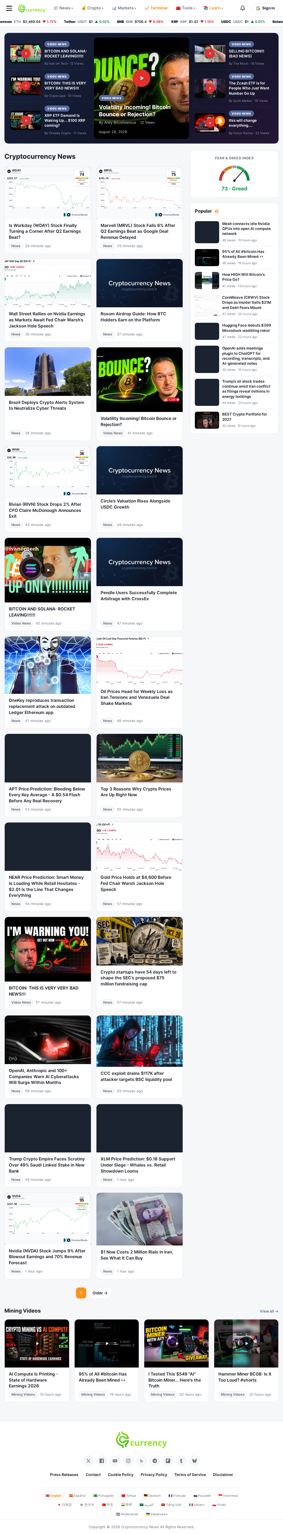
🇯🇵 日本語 (64, 1505)
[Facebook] (101, 1461)
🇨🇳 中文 (107, 1505)
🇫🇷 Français (177, 1496)
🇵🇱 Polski (219, 1505)
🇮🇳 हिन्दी (126, 1505)
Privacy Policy (154, 1474)
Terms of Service (190, 1474)
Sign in (268, 8)
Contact (93, 1474)
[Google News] (115, 1461)
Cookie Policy (120, 1474)
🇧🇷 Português (103, 1496)
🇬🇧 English (53, 1496)
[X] (88, 1461)
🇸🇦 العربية (146, 1505)
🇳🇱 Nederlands (127, 1514)
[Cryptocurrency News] (31, 8)
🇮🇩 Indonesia (228, 1496)
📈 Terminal (156, 8)
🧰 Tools (185, 8)
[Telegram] (155, 1461)
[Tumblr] (181, 1461)
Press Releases (64, 1474)
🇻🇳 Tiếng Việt (171, 1505)
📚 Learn (213, 8)
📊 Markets (124, 8)
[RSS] (141, 1461)
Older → (100, 1292)
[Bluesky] (194, 1461)
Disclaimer (223, 1474)
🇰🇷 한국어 (87, 1505)
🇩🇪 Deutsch (152, 1496)
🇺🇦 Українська (156, 1514)
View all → (269, 1311)
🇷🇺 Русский (202, 1496)
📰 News (63, 8)
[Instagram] (128, 1461)
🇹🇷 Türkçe (128, 1496)
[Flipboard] (168, 1461)
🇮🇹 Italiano (197, 1505)
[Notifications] (242, 8)
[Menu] (9, 8)
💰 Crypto (92, 8)
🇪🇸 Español (77, 1496)
